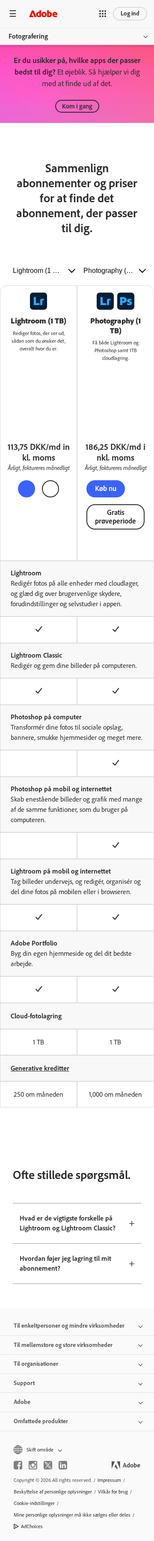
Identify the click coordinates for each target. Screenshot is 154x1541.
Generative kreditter (40, 1068)
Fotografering (28, 36)
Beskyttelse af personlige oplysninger (53, 1492)
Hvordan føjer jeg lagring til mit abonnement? (65, 1263)
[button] (103, 14)
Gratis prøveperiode (115, 516)
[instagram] (33, 1465)
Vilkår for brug (113, 1492)
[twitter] (48, 1465)
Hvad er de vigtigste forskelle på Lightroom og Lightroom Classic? (68, 1223)
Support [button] (24, 1383)
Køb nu (105, 488)
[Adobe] (43, 13)
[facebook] (18, 1465)
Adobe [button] (22, 1402)
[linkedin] (63, 1465)
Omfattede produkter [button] (41, 1421)
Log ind (130, 13)
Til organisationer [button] (36, 1363)
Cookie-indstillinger (34, 1503)
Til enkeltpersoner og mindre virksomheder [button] (69, 1325)
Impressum (109, 1480)
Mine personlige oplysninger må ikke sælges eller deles (72, 1515)
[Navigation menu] (13, 13)
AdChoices (32, 1526)
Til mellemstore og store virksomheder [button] (63, 1345)
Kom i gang (77, 106)
